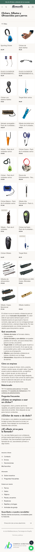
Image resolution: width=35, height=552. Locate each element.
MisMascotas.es (13, 531)
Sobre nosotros (9, 475)
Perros (6, 488)
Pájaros (6, 494)
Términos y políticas (17, 535)
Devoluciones (9, 463)
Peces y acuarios (10, 498)
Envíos (6, 460)
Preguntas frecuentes (11, 479)
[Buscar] (6, 7)
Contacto (7, 457)
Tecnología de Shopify (25, 531)
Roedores (7, 501)
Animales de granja (10, 507)
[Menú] (2, 7)
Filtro (5, 24)
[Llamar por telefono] (31, 543)
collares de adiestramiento (10, 393)
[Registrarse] (31, 523)
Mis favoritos (6, 466)
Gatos (6, 491)
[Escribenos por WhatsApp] (31, 548)
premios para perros (14, 389)
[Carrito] (33, 7)
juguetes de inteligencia (18, 391)
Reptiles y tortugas (10, 504)
